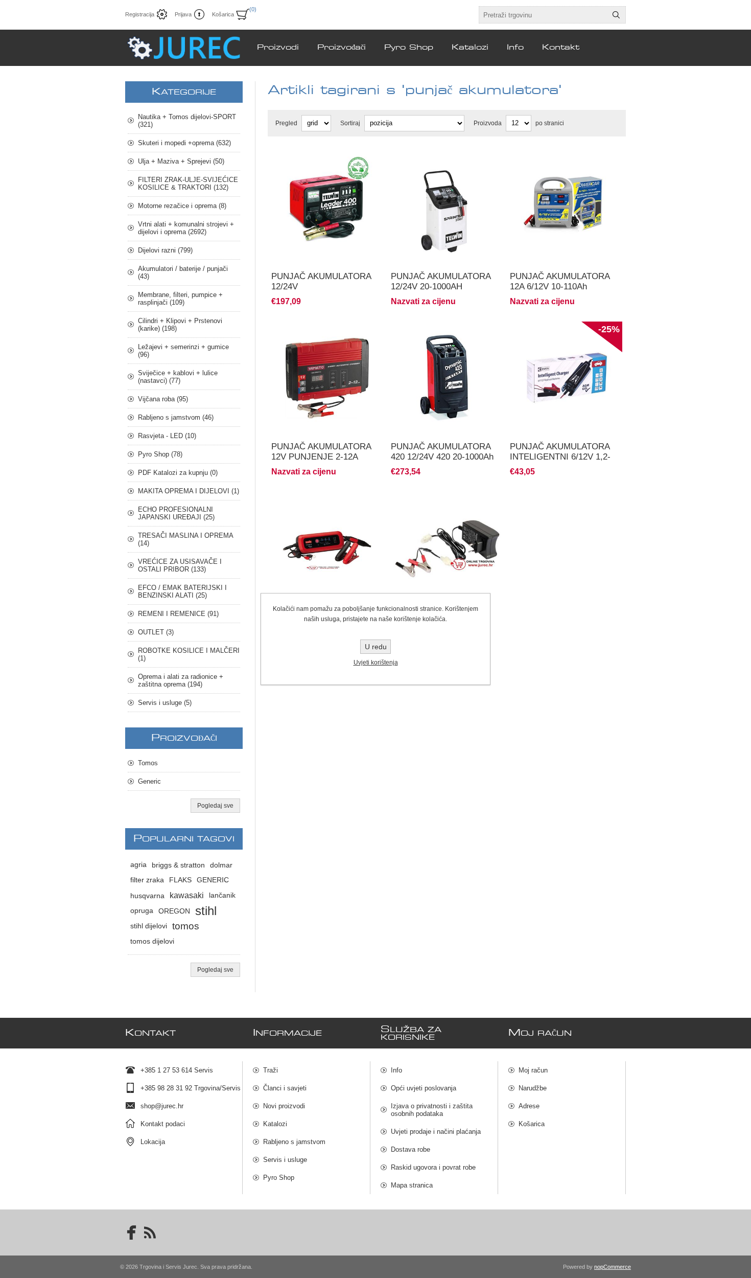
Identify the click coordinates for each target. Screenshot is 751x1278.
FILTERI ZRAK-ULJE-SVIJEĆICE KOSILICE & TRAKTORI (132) (188, 183)
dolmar (221, 865)
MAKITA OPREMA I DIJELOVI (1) (188, 491)
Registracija (139, 14)
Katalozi (275, 1124)
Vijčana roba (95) (163, 399)
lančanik (222, 895)
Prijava (183, 14)
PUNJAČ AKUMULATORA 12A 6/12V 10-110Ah (559, 281)
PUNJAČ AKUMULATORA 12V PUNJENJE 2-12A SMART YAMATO (321, 457)
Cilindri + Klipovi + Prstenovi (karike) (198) (180, 324)
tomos (185, 926)
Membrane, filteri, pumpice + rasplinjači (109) (180, 298)
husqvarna (147, 896)
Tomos (148, 763)
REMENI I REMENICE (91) (178, 614)
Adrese (529, 1106)
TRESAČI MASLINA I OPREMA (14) (185, 539)
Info (396, 1070)
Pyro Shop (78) (160, 454)
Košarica (532, 1124)
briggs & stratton (178, 865)
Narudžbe (533, 1088)
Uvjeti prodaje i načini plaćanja (436, 1131)
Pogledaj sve (215, 805)
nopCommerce (612, 1267)
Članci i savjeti (285, 1088)
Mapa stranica (412, 1185)
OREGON (174, 911)
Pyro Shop (278, 1177)
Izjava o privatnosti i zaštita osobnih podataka (432, 1109)
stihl (206, 911)
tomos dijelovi (152, 941)
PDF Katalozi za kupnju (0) (178, 472)
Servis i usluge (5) (165, 702)
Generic (149, 781)
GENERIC (213, 880)
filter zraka (147, 880)
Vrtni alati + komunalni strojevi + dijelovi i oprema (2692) (186, 228)
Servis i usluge (285, 1159)
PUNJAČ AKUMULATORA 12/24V (321, 281)
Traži (270, 1070)
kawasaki (187, 895)
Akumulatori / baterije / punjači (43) (183, 272)
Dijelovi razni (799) (165, 250)
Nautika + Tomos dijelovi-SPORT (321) (187, 120)
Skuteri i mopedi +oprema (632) (184, 143)
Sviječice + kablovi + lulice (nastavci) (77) (178, 376)
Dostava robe (410, 1149)
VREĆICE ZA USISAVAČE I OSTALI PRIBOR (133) (180, 565)
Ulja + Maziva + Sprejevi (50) (181, 161)
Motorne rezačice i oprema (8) (182, 206)
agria (138, 865)
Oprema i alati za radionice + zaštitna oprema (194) (180, 680)
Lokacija (152, 1142)
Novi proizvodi (284, 1106)
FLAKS (180, 880)
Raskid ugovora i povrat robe (433, 1167)
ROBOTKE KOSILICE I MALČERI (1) (189, 654)
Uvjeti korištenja (376, 662)
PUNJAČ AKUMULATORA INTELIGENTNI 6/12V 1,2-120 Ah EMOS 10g (560, 457)
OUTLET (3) (156, 632)
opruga (141, 911)
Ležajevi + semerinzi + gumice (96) (183, 350)
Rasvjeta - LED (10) (167, 436)
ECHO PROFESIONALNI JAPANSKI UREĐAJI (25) (176, 513)
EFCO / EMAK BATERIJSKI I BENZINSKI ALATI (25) (182, 591)
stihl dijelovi (148, 926)
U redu (376, 647)
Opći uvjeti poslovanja (423, 1088)
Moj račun (533, 1070)
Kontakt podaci (162, 1124)
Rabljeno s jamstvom (294, 1142)
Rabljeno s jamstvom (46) (176, 417)
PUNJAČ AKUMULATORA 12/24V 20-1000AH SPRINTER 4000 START (440, 286)
